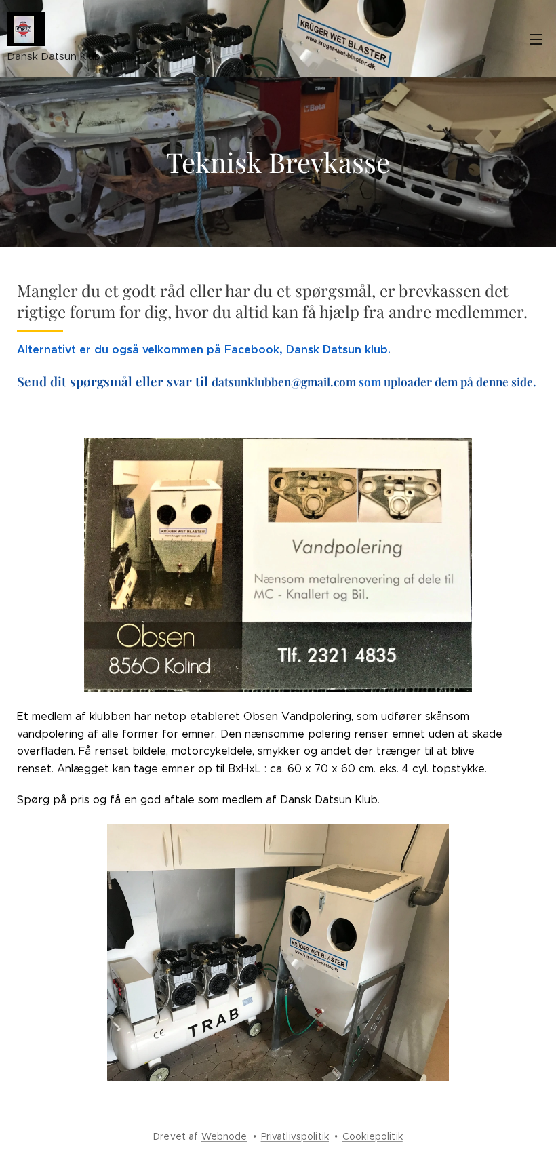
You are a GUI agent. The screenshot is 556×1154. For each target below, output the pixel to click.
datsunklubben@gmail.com (284, 381)
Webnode (224, 1136)
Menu (535, 38)
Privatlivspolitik (295, 1136)
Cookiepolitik (372, 1136)
